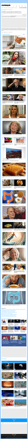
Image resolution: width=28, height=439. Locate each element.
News (2, 7)
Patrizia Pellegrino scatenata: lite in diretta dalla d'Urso (9, 310)
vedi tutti (14, 345)
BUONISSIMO (25, 435)
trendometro (6, 361)
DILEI (19, 435)
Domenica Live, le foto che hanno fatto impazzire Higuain (9, 316)
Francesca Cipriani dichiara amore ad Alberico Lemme (9, 315)
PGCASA (12, 435)
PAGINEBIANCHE (14, 435)
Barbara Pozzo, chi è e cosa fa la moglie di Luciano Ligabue (9, 314)
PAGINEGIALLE (6, 435)
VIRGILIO (4, 435)
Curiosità (9, 7)
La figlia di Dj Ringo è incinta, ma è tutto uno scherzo (8, 311)
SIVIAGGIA (21, 435)
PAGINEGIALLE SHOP (9, 435)
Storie (4, 7)
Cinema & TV (13, 7)
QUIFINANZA (23, 435)
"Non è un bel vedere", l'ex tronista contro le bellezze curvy (9, 312)
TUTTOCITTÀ (17, 435)
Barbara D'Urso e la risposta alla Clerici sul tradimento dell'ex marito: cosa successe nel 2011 (13, 309)
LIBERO (2, 435)
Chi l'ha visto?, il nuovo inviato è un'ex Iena (7, 313)
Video (7, 7)
